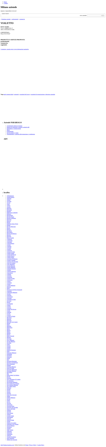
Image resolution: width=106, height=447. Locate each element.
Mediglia (9, 326)
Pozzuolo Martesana (12, 369)
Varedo (8, 421)
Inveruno (9, 301)
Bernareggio (10, 215)
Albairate (9, 198)
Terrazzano (9, 404)
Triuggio (9, 411)
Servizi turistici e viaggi (12, 132)
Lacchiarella (10, 303)
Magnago (9, 320)
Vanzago (9, 418)
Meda (8, 324)
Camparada (9, 240)
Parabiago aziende (6, 19)
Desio (8, 288)
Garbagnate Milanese (12, 292)
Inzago (8, 302)
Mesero (8, 330)
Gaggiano (9, 291)
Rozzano (9, 378)
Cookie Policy (40, 445)
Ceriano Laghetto (11, 260)
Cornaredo (9, 277)
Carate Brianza (10, 243)
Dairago (9, 287)
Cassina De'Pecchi (11, 254)
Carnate (9, 245)
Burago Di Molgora (12, 233)
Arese (8, 204)
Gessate (9, 294)
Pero (8, 359)
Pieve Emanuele (11, 364)
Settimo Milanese (11, 397)
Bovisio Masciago (11, 226)
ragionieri (16, 94)
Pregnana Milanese (11, 371)
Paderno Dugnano (11, 350)
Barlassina (9, 209)
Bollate (8, 225)
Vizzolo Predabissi (11, 437)
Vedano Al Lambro (11, 423)
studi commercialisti (8, 94)
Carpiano (9, 246)
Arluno (8, 205)
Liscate (8, 313)
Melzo (8, 329)
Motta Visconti (10, 336)
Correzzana (9, 280)
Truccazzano (10, 413)
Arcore (8, 202)
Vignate (9, 428)
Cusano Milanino (11, 285)
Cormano (9, 275)
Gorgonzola (10, 296)
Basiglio (9, 211)
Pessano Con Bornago (12, 362)
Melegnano (9, 327)
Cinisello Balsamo (11, 268)
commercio (22, 19)
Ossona (8, 348)
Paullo (8, 358)
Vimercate (9, 432)
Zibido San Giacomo (12, 439)
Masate (8, 323)
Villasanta (9, 431)
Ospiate (9, 347)
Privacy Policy (32, 445)
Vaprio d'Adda (10, 420)
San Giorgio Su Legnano (13, 383)
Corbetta (9, 274)
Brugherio (9, 231)
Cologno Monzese (11, 271)
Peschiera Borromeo (12, 361)
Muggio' (9, 337)
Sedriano (9, 388)
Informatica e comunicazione (14, 128)
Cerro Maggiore (11, 264)
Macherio (9, 317)
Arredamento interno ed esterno (14, 125)
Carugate (9, 247)
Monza (8, 334)
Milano (8, 331)
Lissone (9, 315)
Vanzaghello (10, 417)
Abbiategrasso (10, 195)
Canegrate (9, 242)
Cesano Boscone (11, 266)
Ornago (9, 345)
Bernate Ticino (10, 217)
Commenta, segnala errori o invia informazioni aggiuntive (15, 49)
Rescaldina (9, 372)
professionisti (15, 19)
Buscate (9, 235)
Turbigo (9, 414)
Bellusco (9, 214)
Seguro (8, 390)
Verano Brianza (10, 425)
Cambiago (9, 239)
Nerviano (9, 338)
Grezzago (9, 298)
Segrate (8, 389)
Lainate (8, 305)
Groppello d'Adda (11, 299)
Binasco (9, 221)
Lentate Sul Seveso (11, 309)
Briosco (9, 229)
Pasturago (9, 357)
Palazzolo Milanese (11, 352)
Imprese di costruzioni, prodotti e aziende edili (18, 127)
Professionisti (10, 131)
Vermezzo (9, 427)
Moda (8, 130)
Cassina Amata (10, 253)
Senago (8, 392)
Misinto (9, 333)
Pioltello (9, 365)
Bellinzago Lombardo (12, 212)
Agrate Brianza (10, 197)
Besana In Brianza (11, 218)
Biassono (9, 219)
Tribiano (9, 410)
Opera (8, 344)
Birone (8, 222)
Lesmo (8, 310)
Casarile (9, 249)
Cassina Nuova (10, 256)
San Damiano (10, 381)
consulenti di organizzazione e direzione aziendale (43, 94)
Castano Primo (10, 257)
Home (5, 2)
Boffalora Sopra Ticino (12, 224)
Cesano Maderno (11, 267)
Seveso (8, 399)
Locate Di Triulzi (11, 316)
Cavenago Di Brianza (12, 259)
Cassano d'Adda (11, 252)
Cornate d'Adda (11, 278)
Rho (8, 373)
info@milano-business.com (7, 445)
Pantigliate (9, 354)
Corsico (9, 281)
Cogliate (9, 270)
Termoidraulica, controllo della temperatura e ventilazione (21, 134)
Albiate (8, 200)
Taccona (9, 403)
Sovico (8, 402)
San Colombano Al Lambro (13, 379)
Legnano (9, 308)
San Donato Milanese (12, 382)
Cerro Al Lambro (11, 263)
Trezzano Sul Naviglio (12, 407)
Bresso (8, 228)
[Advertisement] (14, 107)
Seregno (9, 393)
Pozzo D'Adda (10, 368)
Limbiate (9, 312)
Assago (8, 207)
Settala (8, 396)
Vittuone (9, 435)
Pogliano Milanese (11, 366)
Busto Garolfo (10, 238)
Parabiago (9, 355)
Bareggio (9, 208)
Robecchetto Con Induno (13, 375)
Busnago (9, 236)
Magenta (9, 319)
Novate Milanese (11, 341)
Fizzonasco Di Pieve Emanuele (14, 289)
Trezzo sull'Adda (11, 409)
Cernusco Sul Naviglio (12, 261)
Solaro (8, 400)
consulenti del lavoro (25, 94)
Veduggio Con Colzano (12, 424)
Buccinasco (9, 232)
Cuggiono (9, 282)
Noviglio (9, 343)
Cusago (9, 284)
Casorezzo (9, 250)
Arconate (9, 201)
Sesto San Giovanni (12, 395)
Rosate (8, 376)
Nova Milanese (10, 340)
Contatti (6, 3)
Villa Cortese (10, 430)
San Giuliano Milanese (12, 385)
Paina (8, 351)
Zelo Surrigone (10, 438)
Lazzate (9, 306)
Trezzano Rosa (10, 406)
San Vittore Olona (11, 386)
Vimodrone (9, 434)
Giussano (9, 295)
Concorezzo (10, 273)
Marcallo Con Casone (12, 322)
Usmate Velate (10, 416)
